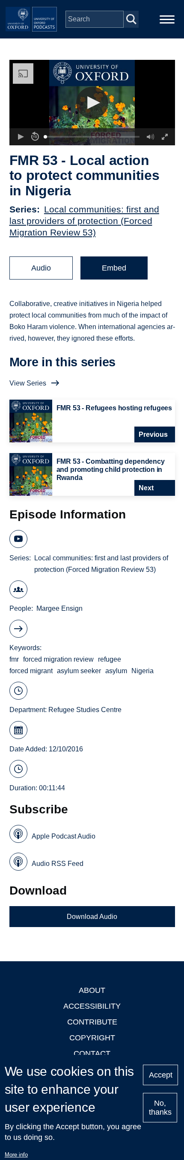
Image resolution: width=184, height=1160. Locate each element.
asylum (116, 670)
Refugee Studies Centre (85, 709)
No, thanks (160, 1107)
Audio (41, 268)
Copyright (92, 1037)
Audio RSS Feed (57, 863)
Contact (92, 1053)
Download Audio (92, 916)
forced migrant (31, 670)
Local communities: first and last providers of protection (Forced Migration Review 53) (84, 220)
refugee (109, 659)
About (92, 990)
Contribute (92, 1022)
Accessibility (92, 1006)
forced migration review (58, 659)
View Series (27, 383)
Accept (160, 1075)
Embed (114, 268)
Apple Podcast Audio (63, 836)
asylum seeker (79, 670)
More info (16, 1154)
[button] (92, 103)
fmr (14, 659)
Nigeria (142, 670)
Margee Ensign (59, 608)
